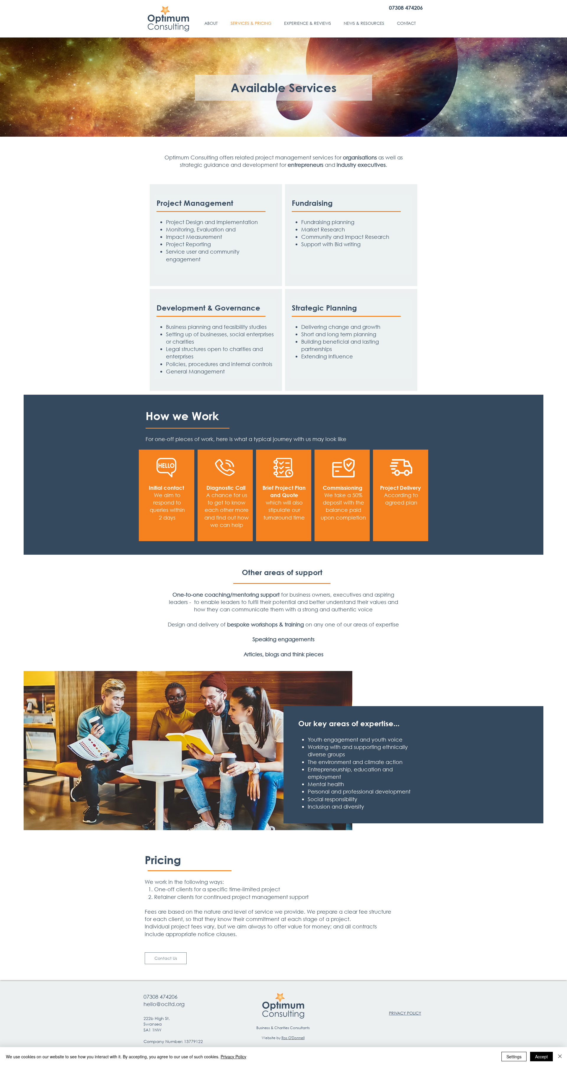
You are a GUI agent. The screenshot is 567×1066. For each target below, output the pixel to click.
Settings (514, 1057)
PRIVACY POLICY (405, 1013)
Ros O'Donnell (292, 1037)
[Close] (559, 1056)
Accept (541, 1057)
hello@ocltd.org (164, 1004)
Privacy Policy (233, 1057)
